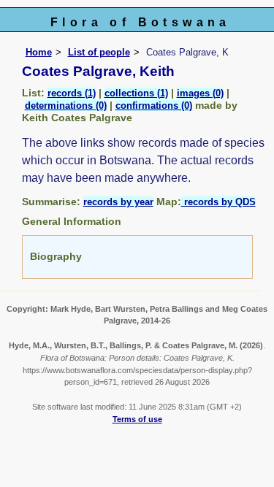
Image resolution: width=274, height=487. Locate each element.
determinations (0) (66, 105)
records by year (118, 201)
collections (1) (136, 93)
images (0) (200, 93)
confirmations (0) (153, 105)
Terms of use (137, 419)
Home (39, 52)
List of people (99, 52)
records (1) (71, 93)
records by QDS (218, 201)
